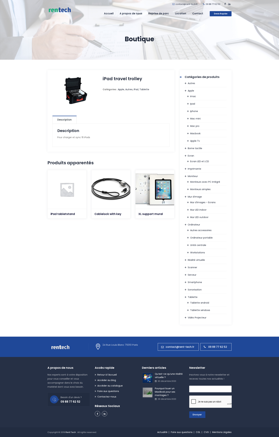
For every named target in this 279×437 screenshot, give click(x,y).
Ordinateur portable (201, 237)
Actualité (162, 432)
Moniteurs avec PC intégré (205, 181)
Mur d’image (195, 196)
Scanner (192, 267)
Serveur (192, 274)
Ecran (191, 155)
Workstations (197, 252)
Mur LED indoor (198, 209)
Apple (121, 89)
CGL (198, 432)
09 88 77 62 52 (217, 347)
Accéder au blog (106, 380)
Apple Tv (195, 140)
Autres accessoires (201, 230)
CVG (206, 432)
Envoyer (197, 414)
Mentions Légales (222, 432)
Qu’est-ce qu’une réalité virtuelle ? (169, 375)
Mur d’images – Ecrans (203, 202)
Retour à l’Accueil (107, 374)
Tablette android (199, 302)
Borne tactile (195, 148)
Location (180, 13)
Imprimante (194, 168)
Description (64, 119)
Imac (193, 96)
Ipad (192, 103)
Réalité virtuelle (196, 260)
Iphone (194, 111)
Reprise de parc (158, 13)
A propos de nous (131, 13)
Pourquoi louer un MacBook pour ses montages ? (165, 392)
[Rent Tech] (59, 9)
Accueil (109, 13)
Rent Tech (71, 432)
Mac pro (194, 126)
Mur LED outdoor (199, 217)
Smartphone (195, 282)
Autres (129, 89)
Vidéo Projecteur (197, 317)
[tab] (64, 120)
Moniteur (193, 176)
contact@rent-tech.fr (187, 4)
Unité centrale (198, 245)
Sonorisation (195, 289)
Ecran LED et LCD (199, 161)
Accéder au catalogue (110, 385)
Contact (197, 13)
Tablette (144, 89)
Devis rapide (220, 13)
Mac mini (195, 118)
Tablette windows (200, 310)
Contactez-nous (106, 396)
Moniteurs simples (200, 189)
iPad (136, 89)
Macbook (195, 133)
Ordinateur (194, 224)
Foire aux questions (108, 391)
